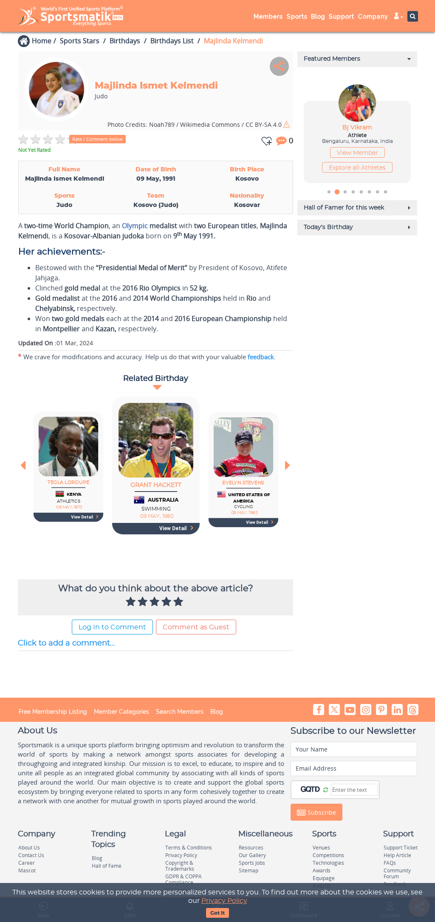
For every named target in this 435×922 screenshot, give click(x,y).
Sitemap (248, 870)
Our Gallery (252, 855)
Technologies (328, 862)
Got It (217, 913)
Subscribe (321, 812)
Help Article (397, 855)
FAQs (390, 862)
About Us (29, 847)
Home (41, 40)
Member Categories (121, 711)
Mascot (27, 870)
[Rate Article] (179, 602)
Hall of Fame (106, 865)
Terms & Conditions (188, 847)
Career (26, 862)
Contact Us (31, 855)
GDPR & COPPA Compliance (183, 879)
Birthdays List (172, 40)
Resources (251, 847)
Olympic (135, 225)
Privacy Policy (224, 900)
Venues (321, 847)
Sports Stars (79, 40)
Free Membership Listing (53, 711)
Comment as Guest (196, 627)
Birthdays (125, 40)
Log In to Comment (112, 627)
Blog (216, 711)
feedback (261, 356)
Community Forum (397, 873)
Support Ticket (401, 847)
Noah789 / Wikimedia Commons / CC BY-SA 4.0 (195, 124)
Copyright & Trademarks (179, 865)
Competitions (328, 855)
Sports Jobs (252, 862)
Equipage (324, 878)
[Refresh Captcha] (325, 789)
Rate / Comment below (97, 139)
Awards (321, 870)
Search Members (179, 711)
